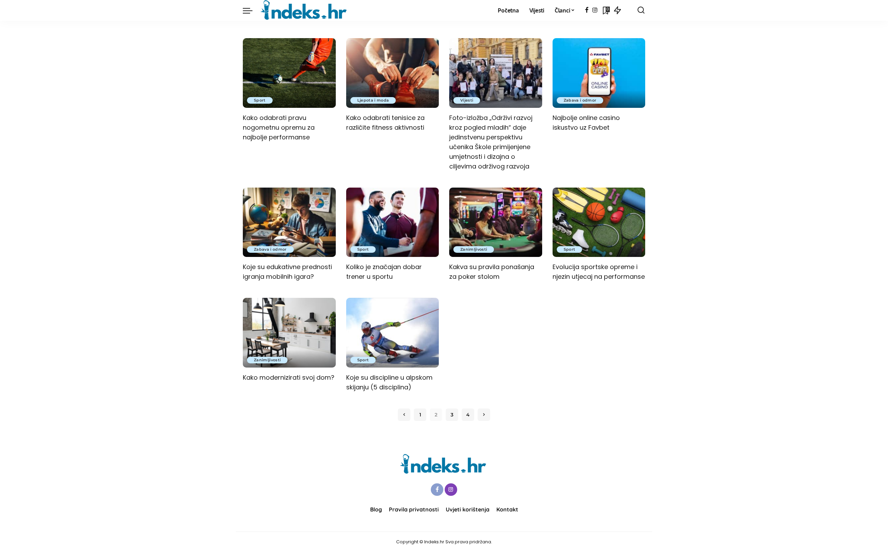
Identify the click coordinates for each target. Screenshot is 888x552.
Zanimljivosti (473, 249)
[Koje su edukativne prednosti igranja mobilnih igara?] (289, 222)
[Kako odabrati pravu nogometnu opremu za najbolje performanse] (289, 73)
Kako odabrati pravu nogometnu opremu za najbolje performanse (279, 127)
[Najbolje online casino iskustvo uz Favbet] (599, 73)
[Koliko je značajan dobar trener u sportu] (392, 222)
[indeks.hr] (304, 10)
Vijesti (466, 100)
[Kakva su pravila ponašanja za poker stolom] (495, 222)
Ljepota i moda (373, 100)
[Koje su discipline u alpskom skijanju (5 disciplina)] (392, 333)
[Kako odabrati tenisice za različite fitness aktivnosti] (392, 73)
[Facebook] (587, 10)
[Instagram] (595, 10)
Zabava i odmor (580, 100)
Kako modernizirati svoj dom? (288, 377)
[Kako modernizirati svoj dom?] (289, 333)
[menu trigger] (251, 10)
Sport (260, 100)
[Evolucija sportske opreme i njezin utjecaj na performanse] (599, 222)
